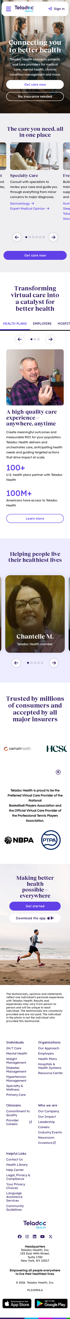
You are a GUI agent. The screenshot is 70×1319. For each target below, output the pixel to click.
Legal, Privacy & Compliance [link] (18, 1177)
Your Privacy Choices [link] (15, 1186)
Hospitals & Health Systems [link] (49, 1066)
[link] (56, 8)
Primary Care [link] (16, 1095)
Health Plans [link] (47, 1059)
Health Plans (15, 323)
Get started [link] (35, 906)
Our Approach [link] (48, 1048)
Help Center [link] (15, 1170)
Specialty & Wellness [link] (14, 1087)
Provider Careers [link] (12, 1122)
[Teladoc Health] (24, 9)
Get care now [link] (35, 84)
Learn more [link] (35, 518)
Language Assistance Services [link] (14, 1196)
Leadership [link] (46, 1122)
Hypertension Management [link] (16, 1078)
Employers (42, 323)
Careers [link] (44, 1127)
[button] (8, 8)
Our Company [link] (48, 1111)
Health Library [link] (17, 1165)
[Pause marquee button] (58, 772)
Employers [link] (46, 1053)
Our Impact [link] (47, 1116)
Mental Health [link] (16, 1053)
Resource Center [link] (50, 1073)
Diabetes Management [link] (16, 1069)
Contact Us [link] (14, 1159)
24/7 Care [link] (13, 1048)
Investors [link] (45, 1143)
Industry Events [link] (50, 1132)
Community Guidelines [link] (15, 1207)
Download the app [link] (31, 918)
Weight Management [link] (16, 1060)
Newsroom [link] (46, 1137)
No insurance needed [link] (35, 96)
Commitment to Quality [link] (18, 1113)
